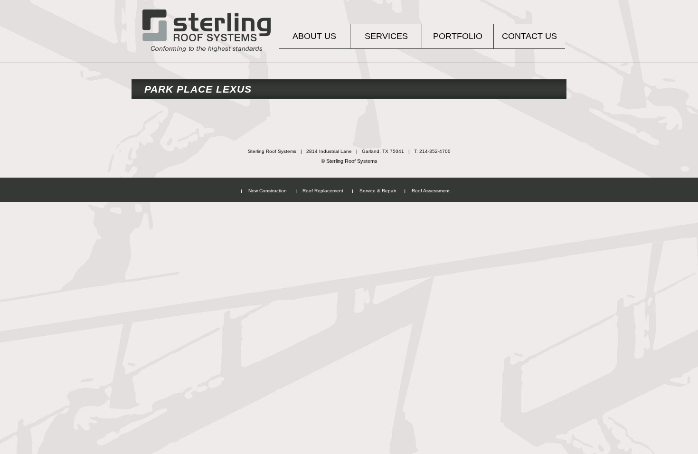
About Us (314, 36)
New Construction (267, 190)
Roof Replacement (322, 190)
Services (386, 36)
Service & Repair (377, 190)
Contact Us (529, 36)
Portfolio (457, 36)
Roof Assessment (431, 190)
